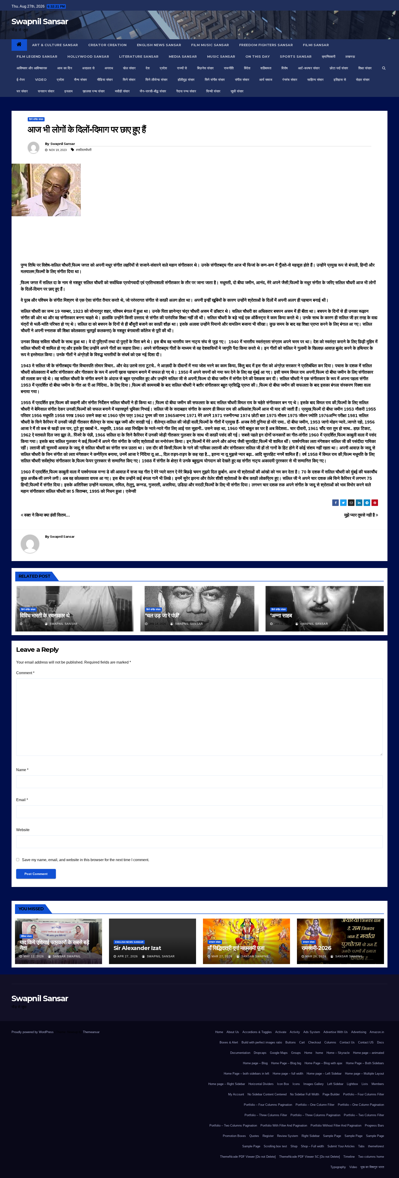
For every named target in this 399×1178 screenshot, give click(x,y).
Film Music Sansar (210, 45)
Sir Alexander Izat (137, 948)
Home (219, 1032)
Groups (296, 1053)
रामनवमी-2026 (316, 948)
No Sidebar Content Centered (267, 1094)
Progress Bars (374, 1125)
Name (22, 770)
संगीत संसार (242, 80)
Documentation (240, 1053)
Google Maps (279, 1053)
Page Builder (331, 1094)
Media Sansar (183, 56)
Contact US (366, 1042)
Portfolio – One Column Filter (315, 1104)
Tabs (361, 1146)
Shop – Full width (312, 1146)
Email (22, 800)
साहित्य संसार (315, 80)
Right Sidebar (311, 1136)
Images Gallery (313, 1084)
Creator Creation (107, 45)
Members (378, 1084)
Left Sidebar (335, 1084)
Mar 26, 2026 (315, 956)
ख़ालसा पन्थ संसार (94, 91)
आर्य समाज (265, 80)
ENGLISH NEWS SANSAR (159, 45)
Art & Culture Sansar (55, 45)
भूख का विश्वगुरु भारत (372, 1167)
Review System (287, 1136)
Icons (296, 1084)
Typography (338, 1167)
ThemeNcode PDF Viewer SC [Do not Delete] (309, 1156)
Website (23, 830)
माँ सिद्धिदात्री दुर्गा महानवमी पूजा (236, 948)
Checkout (314, 1042)
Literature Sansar (139, 56)
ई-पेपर (21, 80)
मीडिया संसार (105, 80)
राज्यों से (182, 68)
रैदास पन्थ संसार (186, 91)
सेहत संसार (363, 80)
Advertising (358, 1032)
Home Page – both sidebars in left (246, 1073)
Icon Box (283, 1084)
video (41, 80)
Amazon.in (377, 1032)
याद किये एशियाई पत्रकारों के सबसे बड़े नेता (54, 945)
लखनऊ (350, 56)
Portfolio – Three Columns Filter (266, 1115)
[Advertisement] (199, 240)
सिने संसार (129, 80)
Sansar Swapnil (66, 956)
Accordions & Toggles (257, 1032)
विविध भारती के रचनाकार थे (45, 615)
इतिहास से (340, 80)
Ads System (311, 1032)
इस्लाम (68, 91)
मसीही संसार (122, 91)
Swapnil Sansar (40, 21)
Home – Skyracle (338, 1053)
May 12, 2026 (34, 956)
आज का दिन (64, 68)
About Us (233, 1032)
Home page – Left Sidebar (324, 1073)
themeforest (376, 1146)
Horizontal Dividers (261, 1084)
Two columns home (371, 1156)
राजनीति (229, 68)
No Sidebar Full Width (304, 1094)
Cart (302, 1042)
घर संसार (22, 91)
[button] (384, 68)
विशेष (284, 68)
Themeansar (91, 1032)
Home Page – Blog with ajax (323, 1063)
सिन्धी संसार (213, 91)
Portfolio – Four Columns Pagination (268, 1104)
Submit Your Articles (341, 1146)
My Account (236, 1094)
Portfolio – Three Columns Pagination (315, 1115)
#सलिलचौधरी (83, 150)
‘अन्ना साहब (281, 615)
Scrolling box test (275, 1146)
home (319, 1053)
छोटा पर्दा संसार (339, 68)
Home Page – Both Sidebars (365, 1063)
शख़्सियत (265, 68)
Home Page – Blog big (286, 1063)
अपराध (109, 68)
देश (148, 68)
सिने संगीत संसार (215, 80)
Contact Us (347, 1042)
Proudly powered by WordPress (33, 1032)
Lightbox (352, 1084)
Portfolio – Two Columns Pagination (233, 1125)
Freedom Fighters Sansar (266, 45)
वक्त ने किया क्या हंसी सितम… (46, 515)
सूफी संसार (237, 91)
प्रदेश (163, 68)
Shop (293, 1146)
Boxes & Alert (229, 1042)
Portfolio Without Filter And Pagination (336, 1125)
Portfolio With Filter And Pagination (283, 1125)
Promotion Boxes (234, 1136)
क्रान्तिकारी (329, 56)
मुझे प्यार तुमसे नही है (360, 515)
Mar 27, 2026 (222, 956)
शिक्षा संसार (365, 68)
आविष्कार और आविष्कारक (32, 68)
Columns (330, 1042)
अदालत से (88, 68)
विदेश (247, 68)
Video (353, 1167)
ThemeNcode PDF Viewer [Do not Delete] (248, 1156)
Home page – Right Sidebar (226, 1084)
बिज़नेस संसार (205, 68)
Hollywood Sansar (88, 56)
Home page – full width (288, 1073)
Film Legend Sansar (37, 56)
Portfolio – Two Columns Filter (364, 1115)
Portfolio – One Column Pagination (361, 1104)
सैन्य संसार (80, 80)
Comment (25, 673)
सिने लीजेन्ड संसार (156, 80)
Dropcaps (260, 1053)
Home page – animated (368, 1053)
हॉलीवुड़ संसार (186, 80)
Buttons (290, 1042)
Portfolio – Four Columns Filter (363, 1094)
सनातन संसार (46, 91)
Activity (295, 1032)
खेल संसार (129, 68)
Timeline (349, 1156)
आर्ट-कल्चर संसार (309, 68)
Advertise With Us (335, 1032)
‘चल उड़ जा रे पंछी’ (162, 615)
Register (268, 1136)
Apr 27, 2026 (128, 956)
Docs (380, 1042)
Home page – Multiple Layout (364, 1073)
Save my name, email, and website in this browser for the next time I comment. (85, 860)
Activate (280, 1032)
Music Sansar (221, 56)
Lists (365, 1084)
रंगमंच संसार (289, 80)
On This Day (257, 56)
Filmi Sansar (316, 45)
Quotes (254, 1136)
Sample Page (332, 1136)
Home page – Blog (255, 1063)
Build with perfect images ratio (262, 1042)
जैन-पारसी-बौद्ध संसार (153, 91)
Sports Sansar (296, 56)
